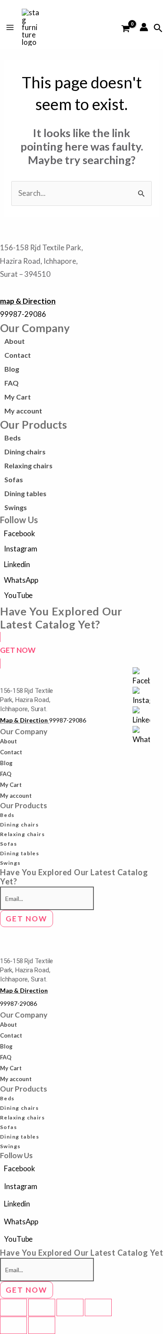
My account (23, 411)
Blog (11, 369)
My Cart (17, 397)
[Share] (70, 1307)
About (14, 341)
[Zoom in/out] (13, 1307)
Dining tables (25, 493)
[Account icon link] (144, 27)
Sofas (13, 479)
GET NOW (26, 918)
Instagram (20, 548)
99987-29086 (23, 314)
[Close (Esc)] (98, 1307)
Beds (12, 437)
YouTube (18, 595)
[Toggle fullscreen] (41, 1307)
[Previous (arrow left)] (13, 1325)
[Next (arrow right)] (41, 1325)
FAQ (11, 383)
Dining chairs (25, 451)
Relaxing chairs (28, 465)
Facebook (19, 533)
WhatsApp (21, 580)
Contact (17, 355)
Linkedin (17, 564)
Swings (15, 507)
